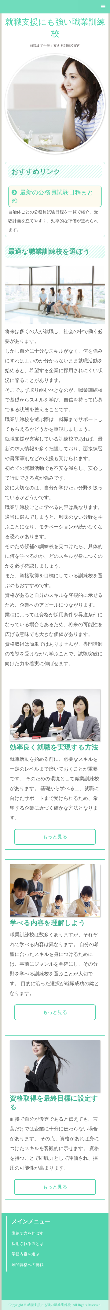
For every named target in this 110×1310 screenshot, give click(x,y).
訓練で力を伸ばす (27, 1233)
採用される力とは (27, 1244)
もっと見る (55, 836)
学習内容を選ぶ (25, 1254)
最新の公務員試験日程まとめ (52, 196)
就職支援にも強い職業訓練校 (55, 27)
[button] (55, 6)
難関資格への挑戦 (27, 1265)
